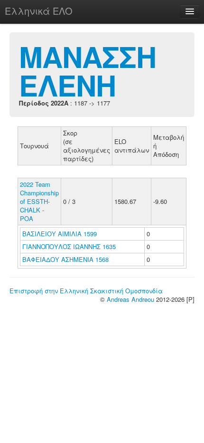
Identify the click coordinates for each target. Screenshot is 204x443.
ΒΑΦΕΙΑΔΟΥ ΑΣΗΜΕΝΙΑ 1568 (65, 259)
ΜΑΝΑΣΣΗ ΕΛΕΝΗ (87, 70)
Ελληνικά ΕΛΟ (39, 11)
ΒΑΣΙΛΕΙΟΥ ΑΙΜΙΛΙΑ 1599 (59, 233)
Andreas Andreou (130, 299)
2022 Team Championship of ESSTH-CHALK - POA (39, 201)
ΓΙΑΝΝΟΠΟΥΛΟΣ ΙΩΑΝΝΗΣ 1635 (69, 246)
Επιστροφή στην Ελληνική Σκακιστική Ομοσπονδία (86, 290)
